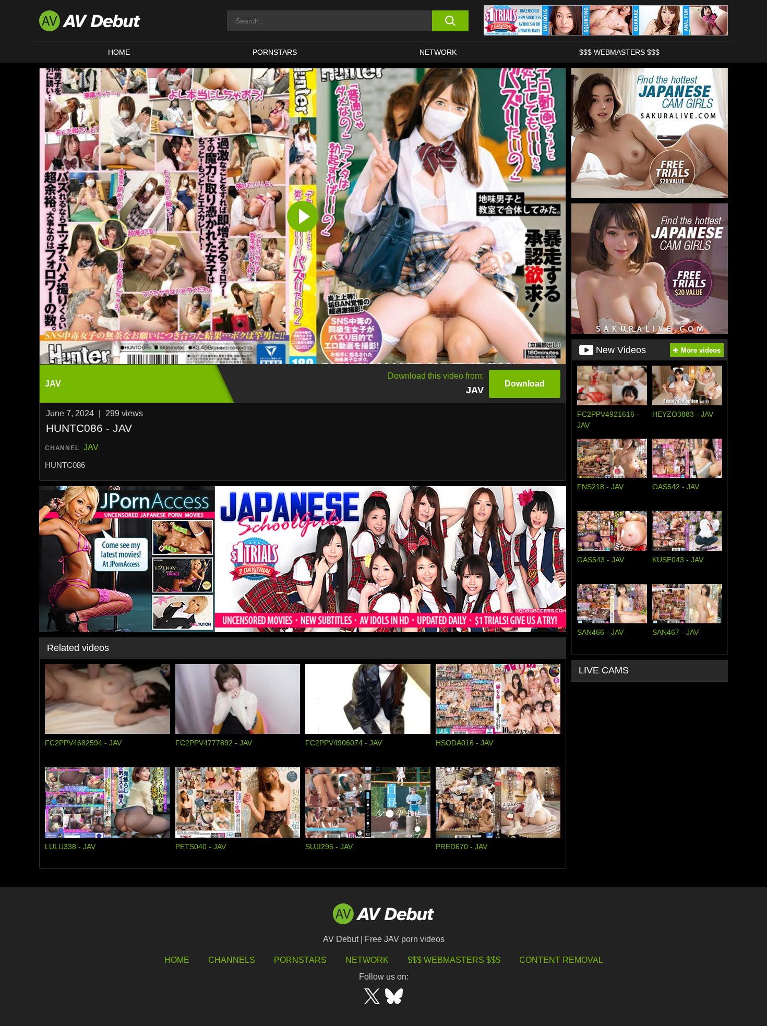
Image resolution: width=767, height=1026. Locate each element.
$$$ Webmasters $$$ (619, 52)
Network (438, 52)
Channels (231, 960)
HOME (119, 52)
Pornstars (275, 52)
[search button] (450, 20)
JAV (91, 447)
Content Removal (561, 960)
